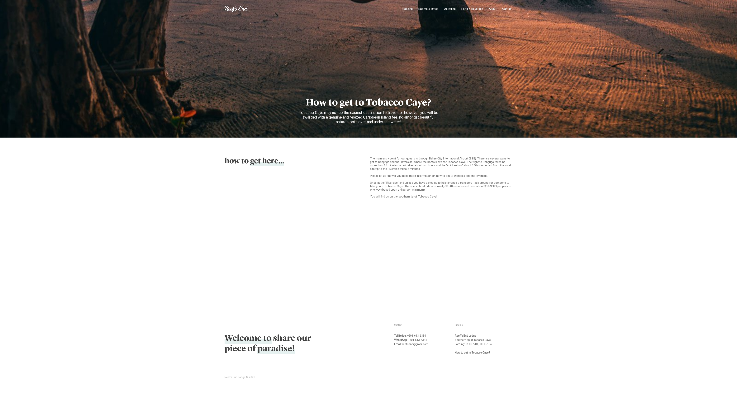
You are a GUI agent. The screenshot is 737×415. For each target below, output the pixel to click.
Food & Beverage (472, 9)
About (493, 9)
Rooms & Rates (428, 9)
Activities (450, 9)
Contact (507, 9)
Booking (407, 9)
